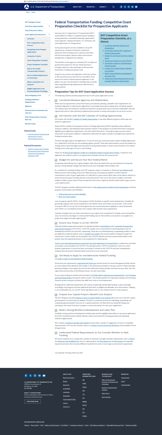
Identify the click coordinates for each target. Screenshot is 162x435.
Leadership (66, 392)
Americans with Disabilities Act (68, 341)
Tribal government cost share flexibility (72, 194)
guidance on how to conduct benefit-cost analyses (93, 298)
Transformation (125, 385)
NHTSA (84, 405)
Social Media (66, 389)
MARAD (84, 401)
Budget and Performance (52, 425)
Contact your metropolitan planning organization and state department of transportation (86, 243)
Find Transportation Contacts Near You (36, 118)
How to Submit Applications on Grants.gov (37, 76)
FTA (83, 394)
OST (83, 412)
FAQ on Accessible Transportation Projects (36, 70)
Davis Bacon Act (105, 341)
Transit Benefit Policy (69, 399)
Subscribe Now (32, 401)
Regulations (66, 396)
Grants (33, 12)
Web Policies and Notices (97, 425)
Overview (30, 39)
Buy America (119, 341)
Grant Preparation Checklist (37, 60)
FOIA (41, 425)
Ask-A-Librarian (106, 397)
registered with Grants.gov (87, 263)
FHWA (84, 383)
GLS (83, 398)
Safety (123, 381)
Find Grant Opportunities (34, 26)
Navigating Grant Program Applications (36, 50)
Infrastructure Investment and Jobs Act (36, 111)
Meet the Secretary (68, 378)
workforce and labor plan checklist (77, 323)
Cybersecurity (125, 378)
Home (28, 12)
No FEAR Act (65, 425)
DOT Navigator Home (32, 22)
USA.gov (26, 425)
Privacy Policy (35, 425)
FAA (83, 380)
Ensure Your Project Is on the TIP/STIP (118, 61)
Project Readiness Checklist (37, 64)
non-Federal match (126, 170)
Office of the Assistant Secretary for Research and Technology (110, 382)
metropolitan (105, 226)
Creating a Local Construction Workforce (105, 325)
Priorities (90, 7)
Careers (65, 403)
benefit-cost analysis (92, 234)
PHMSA (84, 416)
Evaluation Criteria (34, 56)
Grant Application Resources (35, 34)
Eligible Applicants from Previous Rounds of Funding (37, 90)
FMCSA (84, 387)
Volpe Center (106, 393)
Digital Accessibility (131, 425)
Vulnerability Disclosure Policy (115, 425)
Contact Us (66, 407)
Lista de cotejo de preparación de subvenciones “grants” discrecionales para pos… (38, 136)
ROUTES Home (30, 124)
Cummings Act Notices (76, 425)
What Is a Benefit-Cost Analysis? (35, 83)
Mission (65, 381)
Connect (102, 7)
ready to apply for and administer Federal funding (75, 259)
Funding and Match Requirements (32, 100)
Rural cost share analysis (67, 197)
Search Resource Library (34, 30)
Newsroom (66, 385)
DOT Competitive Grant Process (36, 44)
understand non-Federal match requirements (112, 187)
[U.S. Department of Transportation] (44, 7)
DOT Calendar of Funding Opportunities (84, 119)
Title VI (131, 339)
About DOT (77, 7)
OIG (83, 409)
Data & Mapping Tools (33, 95)
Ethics (87, 425)
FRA (83, 391)
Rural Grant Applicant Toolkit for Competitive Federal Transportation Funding (92, 153)
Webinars (28, 106)
